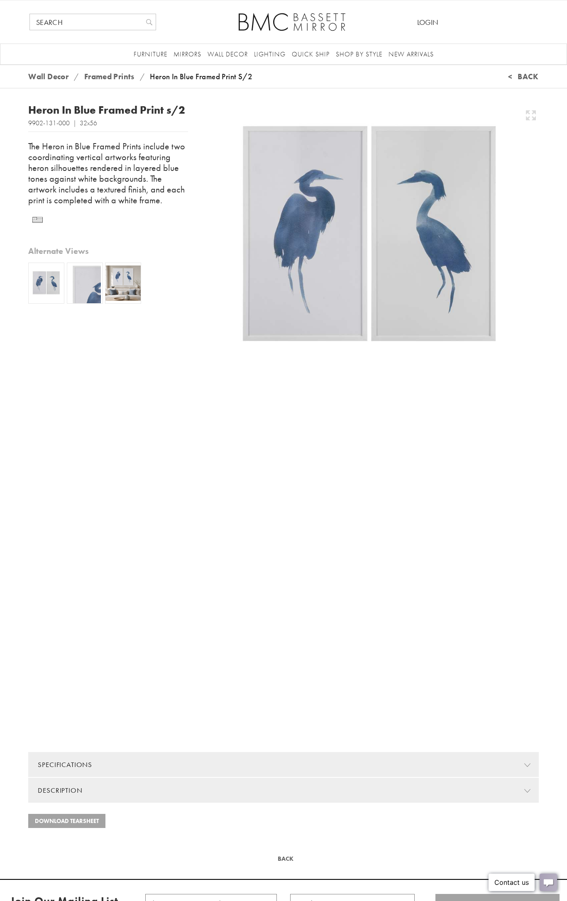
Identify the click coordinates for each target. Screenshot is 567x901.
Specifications (65, 764)
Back (284, 859)
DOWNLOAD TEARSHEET (67, 821)
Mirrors (187, 54)
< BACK (523, 76)
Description (60, 790)
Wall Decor (228, 54)
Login (427, 22)
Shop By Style (359, 54)
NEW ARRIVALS (411, 54)
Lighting (270, 54)
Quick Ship (311, 54)
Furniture (150, 54)
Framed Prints (109, 76)
